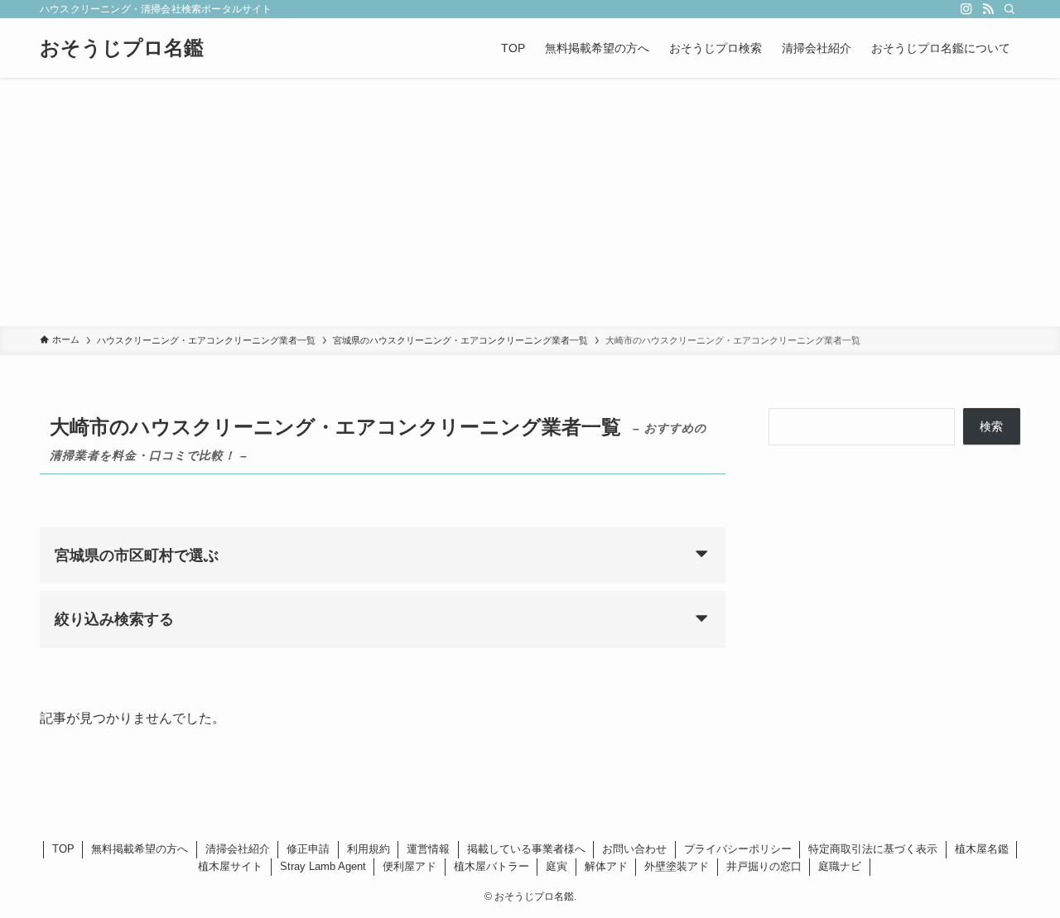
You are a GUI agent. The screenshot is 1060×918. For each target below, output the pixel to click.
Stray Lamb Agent (323, 866)
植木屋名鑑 (982, 849)
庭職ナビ (839, 866)
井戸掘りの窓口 (764, 866)
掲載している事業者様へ (526, 849)
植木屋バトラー (491, 866)
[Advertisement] (530, 202)
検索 (991, 426)
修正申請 (308, 849)
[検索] (1009, 9)
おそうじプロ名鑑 (122, 48)
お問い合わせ (634, 849)
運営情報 (428, 849)
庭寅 (556, 866)
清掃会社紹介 (237, 849)
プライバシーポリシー (738, 849)
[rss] (988, 9)
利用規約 (368, 849)
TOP (63, 849)
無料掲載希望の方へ (139, 849)
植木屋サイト (230, 866)
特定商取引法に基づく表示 (872, 849)
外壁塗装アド (676, 866)
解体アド (606, 866)
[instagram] (966, 9)
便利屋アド (409, 866)
